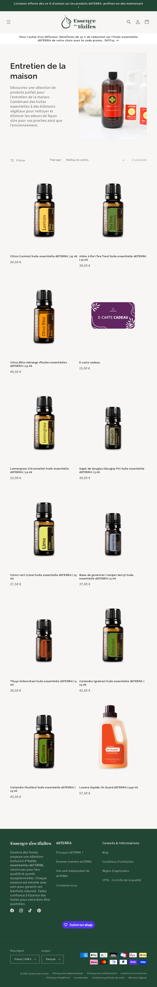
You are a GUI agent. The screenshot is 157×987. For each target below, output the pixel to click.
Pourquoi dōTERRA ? (69, 852)
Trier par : (56, 160)
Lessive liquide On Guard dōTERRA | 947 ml (108, 787)
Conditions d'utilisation (118, 861)
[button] (8, 21)
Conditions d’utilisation (134, 973)
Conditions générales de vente (108, 977)
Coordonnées (81, 977)
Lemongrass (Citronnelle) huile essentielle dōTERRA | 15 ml (39, 470)
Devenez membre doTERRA (74, 861)
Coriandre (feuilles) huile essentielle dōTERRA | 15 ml (42, 789)
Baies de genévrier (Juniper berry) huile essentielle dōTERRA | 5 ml (106, 576)
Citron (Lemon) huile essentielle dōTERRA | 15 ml (43, 256)
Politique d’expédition (58, 977)
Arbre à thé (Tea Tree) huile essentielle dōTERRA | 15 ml (112, 258)
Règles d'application (115, 871)
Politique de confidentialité (102, 973)
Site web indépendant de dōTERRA (72, 873)
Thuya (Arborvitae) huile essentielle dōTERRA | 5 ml (43, 683)
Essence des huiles (39, 973)
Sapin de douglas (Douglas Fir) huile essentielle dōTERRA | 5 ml (112, 470)
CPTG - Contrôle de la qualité (121, 880)
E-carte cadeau (89, 362)
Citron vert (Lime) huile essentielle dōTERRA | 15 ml (43, 576)
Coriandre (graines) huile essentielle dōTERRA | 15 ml (111, 683)
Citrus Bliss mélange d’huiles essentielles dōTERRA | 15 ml (38, 364)
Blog (105, 852)
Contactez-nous (66, 885)
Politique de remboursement (68, 973)
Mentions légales (138, 977)
